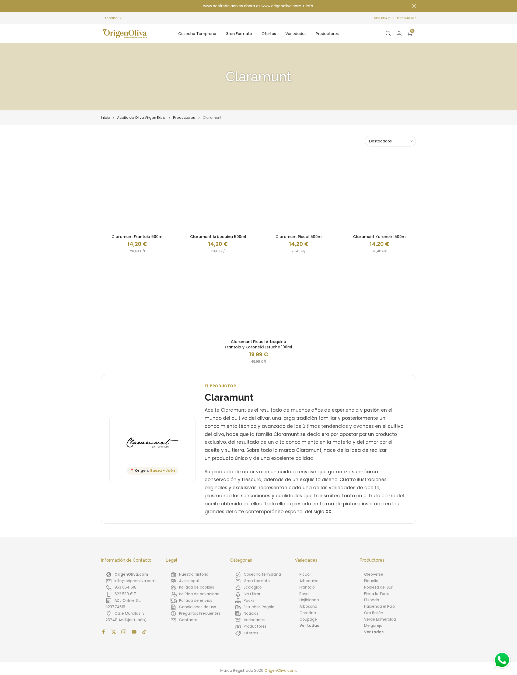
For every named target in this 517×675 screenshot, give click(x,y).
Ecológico (253, 587)
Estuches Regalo (259, 607)
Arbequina (309, 580)
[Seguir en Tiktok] (144, 632)
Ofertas (268, 33)
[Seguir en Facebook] (103, 632)
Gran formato (257, 580)
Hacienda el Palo (379, 606)
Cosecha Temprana (197, 33)
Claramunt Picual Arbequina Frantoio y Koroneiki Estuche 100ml (258, 344)
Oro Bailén (373, 612)
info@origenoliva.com (135, 580)
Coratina (307, 612)
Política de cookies (196, 587)
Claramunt (229, 397)
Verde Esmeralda (380, 619)
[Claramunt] (152, 443)
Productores (327, 33)
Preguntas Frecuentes (200, 613)
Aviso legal (189, 580)
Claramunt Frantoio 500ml (137, 236)
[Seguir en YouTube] (134, 632)
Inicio (105, 117)
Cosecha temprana (262, 574)
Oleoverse (373, 574)
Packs (249, 600)
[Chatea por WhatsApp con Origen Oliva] (502, 660)
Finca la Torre (376, 593)
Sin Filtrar (252, 594)
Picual (304, 574)
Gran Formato (239, 33)
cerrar (103, 6)
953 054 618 (384, 18)
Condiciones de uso (197, 607)
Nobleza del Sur (378, 587)
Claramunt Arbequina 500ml (218, 236)
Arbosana (308, 606)
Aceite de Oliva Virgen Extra (141, 117)
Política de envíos (195, 600)
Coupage (308, 619)
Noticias (251, 613)
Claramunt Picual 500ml (299, 236)
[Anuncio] (258, 6)
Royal (304, 593)
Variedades (295, 33)
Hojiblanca (309, 600)
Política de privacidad (199, 594)
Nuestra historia (193, 574)
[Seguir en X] (113, 632)
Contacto (188, 619)
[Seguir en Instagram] (123, 632)
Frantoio (307, 587)
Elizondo (371, 600)
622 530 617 (406, 18)
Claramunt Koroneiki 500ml (380, 236)
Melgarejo (373, 625)
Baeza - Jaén (162, 470)
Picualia (371, 580)
